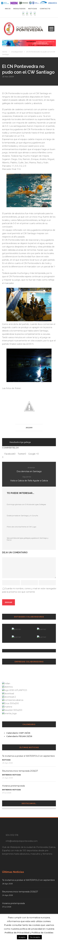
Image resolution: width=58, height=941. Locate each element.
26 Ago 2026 (7, 763)
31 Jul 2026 (6, 793)
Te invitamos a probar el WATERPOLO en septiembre (28, 756)
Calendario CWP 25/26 (18, 733)
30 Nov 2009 (8, 76)
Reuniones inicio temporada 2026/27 (20, 771)
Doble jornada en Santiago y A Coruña (22, 515)
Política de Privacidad (17, 932)
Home (4, 52)
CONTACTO (45, 9)
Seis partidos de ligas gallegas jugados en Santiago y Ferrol (27, 539)
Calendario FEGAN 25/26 (19, 736)
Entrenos (7, 775)
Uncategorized (16, 52)
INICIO (8, 9)
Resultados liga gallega (20, 442)
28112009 (29, 427)
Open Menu (51, 28)
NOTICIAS (32, 9)
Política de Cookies (42, 932)
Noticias (6, 760)
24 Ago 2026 (7, 778)
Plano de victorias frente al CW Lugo (21, 527)
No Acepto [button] (35, 937)
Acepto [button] (22, 937)
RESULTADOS (19, 9)
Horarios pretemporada (13, 786)
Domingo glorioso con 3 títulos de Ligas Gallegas (26, 504)
